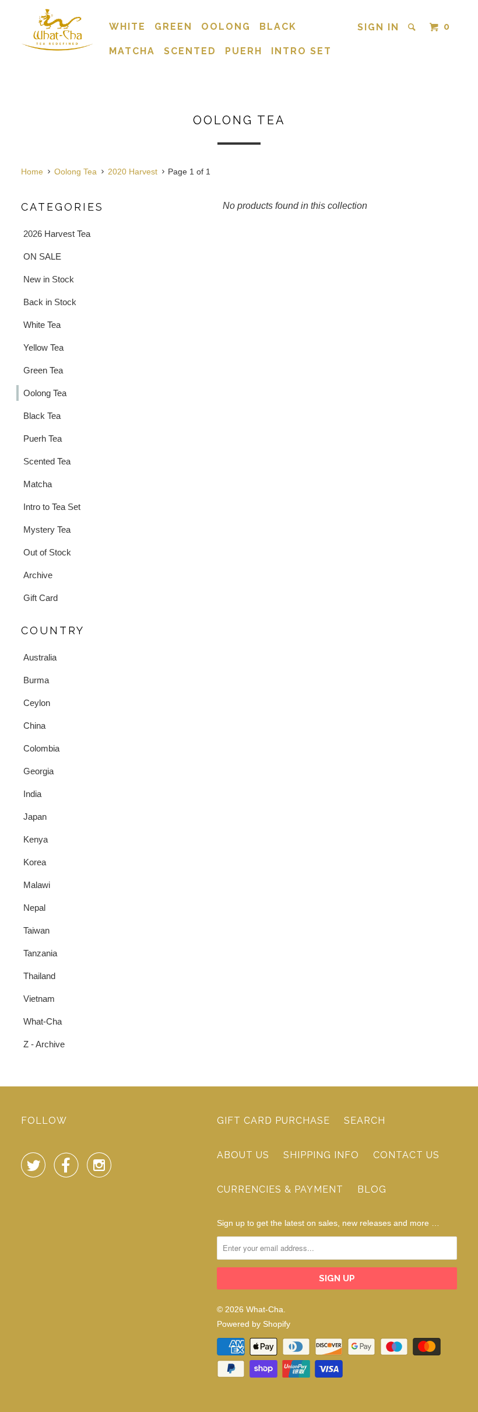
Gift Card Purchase (273, 1120)
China (34, 726)
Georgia (38, 771)
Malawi (36, 885)
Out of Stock (47, 552)
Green (173, 26)
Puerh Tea (42, 438)
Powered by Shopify (253, 1324)
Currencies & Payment (280, 1189)
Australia (40, 657)
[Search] (413, 27)
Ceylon (36, 703)
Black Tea (42, 416)
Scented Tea (47, 461)
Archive (37, 575)
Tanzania (40, 953)
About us (243, 1155)
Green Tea (43, 370)
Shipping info (321, 1155)
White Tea (42, 325)
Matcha (132, 51)
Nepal (34, 908)
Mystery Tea (47, 529)
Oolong (226, 26)
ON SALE (42, 256)
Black (278, 26)
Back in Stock (49, 302)
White (127, 26)
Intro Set (301, 51)
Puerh (243, 51)
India (32, 794)
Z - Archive (44, 1044)
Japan (35, 817)
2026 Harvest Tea (56, 234)
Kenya (35, 839)
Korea (34, 862)
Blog (371, 1189)
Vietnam (39, 999)
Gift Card (40, 598)
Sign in (378, 27)
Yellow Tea (43, 347)
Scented (190, 51)
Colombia (41, 748)
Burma (36, 680)
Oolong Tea (44, 393)
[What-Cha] (57, 29)
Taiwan (36, 930)
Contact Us (406, 1155)
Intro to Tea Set (51, 507)
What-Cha (42, 1021)
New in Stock (48, 279)
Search (364, 1120)
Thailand (39, 976)
